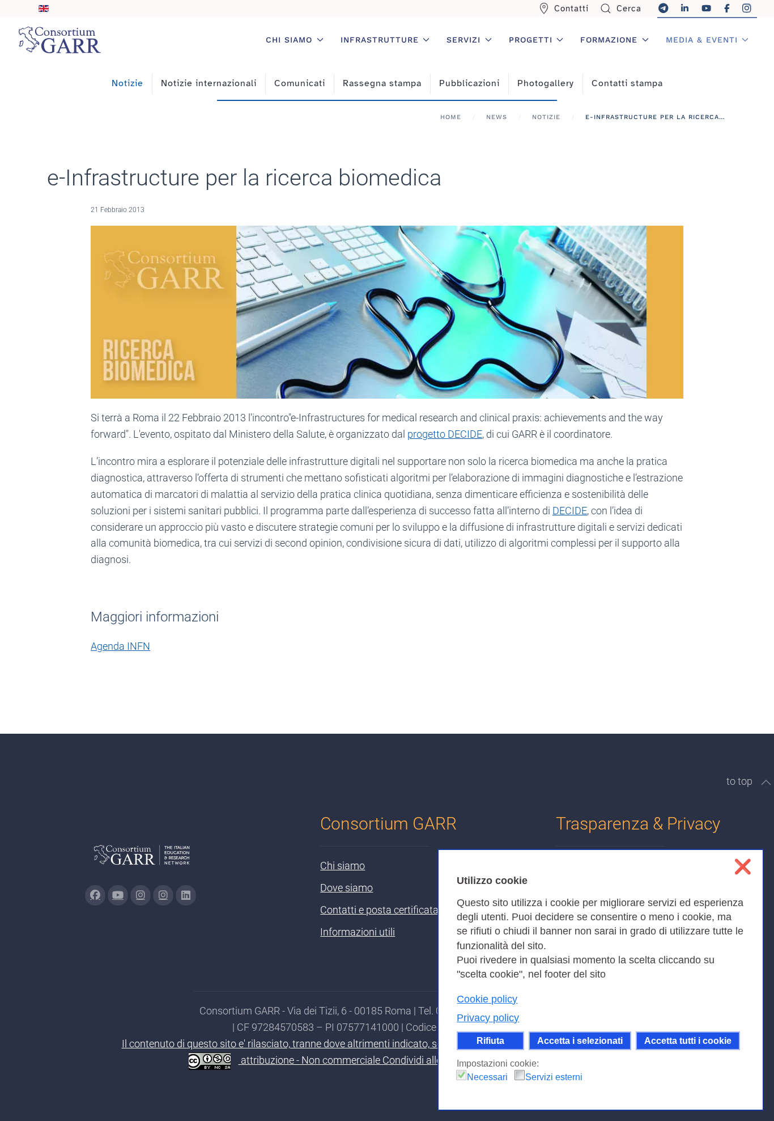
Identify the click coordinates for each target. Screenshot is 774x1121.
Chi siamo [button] (289, 39)
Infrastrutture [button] (380, 39)
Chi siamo (342, 866)
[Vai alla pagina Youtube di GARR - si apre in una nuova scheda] (118, 895)
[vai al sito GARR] (141, 860)
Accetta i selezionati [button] (580, 1040)
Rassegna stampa (382, 83)
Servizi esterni (553, 1077)
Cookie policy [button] (487, 999)
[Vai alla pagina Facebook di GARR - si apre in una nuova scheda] (95, 895)
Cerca (628, 8)
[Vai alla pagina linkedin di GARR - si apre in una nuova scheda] (186, 895)
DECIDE (569, 511)
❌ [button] (742, 866)
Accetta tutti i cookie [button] (688, 1040)
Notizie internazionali (209, 83)
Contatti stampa (627, 83)
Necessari (487, 1077)
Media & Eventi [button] (702, 39)
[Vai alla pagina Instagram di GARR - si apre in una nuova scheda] (140, 895)
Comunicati (299, 83)
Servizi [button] (463, 39)
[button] (766, 782)
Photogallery (545, 83)
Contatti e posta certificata (379, 910)
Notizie (127, 83)
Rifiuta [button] (490, 1040)
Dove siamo (346, 888)
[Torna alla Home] (59, 39)
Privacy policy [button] (488, 1017)
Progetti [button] (530, 39)
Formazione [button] (608, 39)
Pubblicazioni (469, 83)
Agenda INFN (120, 646)
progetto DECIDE (444, 434)
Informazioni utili (357, 932)
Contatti (571, 8)
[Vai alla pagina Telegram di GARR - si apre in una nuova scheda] (163, 895)
